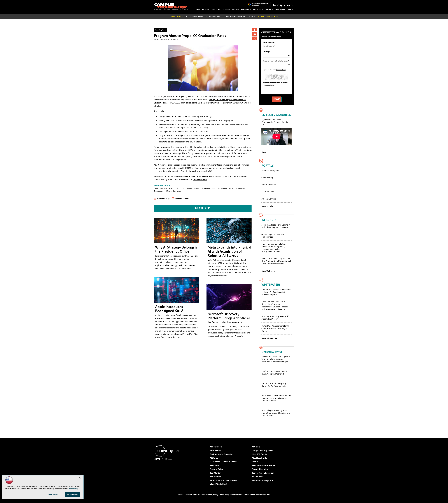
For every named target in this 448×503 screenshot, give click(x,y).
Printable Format (182, 198)
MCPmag (214, 458)
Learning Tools (267, 191)
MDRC (175, 96)
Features (205, 10)
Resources (257, 10)
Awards (225, 10)
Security (251, 16)
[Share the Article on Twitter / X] (254, 38)
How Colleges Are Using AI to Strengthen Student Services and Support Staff (275, 413)
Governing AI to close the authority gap (272, 235)
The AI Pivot (215, 476)
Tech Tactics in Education (263, 472)
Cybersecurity (267, 177)
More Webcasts (268, 271)
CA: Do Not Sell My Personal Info (257, 494)
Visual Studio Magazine (262, 480)
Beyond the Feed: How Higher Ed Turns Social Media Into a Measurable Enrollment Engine (275, 359)
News (198, 10)
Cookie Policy (224, 494)
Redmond (214, 465)
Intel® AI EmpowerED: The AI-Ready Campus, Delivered (274, 372)
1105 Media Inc (194, 494)
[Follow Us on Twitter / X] (278, 5)
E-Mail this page (163, 198)
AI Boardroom (216, 446)
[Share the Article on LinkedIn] (254, 33)
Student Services (268, 198)
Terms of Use (238, 494)
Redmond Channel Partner (264, 465)
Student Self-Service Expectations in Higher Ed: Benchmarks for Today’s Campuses (276, 292)
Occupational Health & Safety (223, 461)
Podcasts (245, 10)
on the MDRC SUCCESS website (198, 176)
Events (268, 10)
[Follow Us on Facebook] (285, 5)
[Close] (79, 477)
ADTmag (256, 446)
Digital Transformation (235, 16)
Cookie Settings (53, 494)
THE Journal (257, 476)
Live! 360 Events (259, 454)
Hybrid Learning (197, 16)
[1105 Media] (168, 472)
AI (186, 16)
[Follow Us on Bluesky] (281, 5)
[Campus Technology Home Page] (171, 6)
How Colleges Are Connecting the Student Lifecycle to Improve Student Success (276, 398)
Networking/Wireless (214, 16)
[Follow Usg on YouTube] (288, 5)
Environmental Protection (221, 454)
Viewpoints (215, 10)
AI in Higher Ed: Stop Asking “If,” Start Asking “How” (274, 317)
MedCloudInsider (260, 458)
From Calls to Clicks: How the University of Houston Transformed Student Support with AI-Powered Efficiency (274, 305)
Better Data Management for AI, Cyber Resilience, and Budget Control (275, 328)
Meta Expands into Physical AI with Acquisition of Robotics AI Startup (229, 251)
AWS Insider (215, 450)
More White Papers (269, 338)
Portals (267, 165)
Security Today (216, 469)
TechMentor (215, 472)
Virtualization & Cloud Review (223, 480)
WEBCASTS (268, 220)
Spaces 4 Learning (260, 469)
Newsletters (280, 10)
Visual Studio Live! (218, 484)
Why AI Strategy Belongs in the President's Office (176, 249)
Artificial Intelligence (270, 170)
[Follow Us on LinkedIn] (274, 5)
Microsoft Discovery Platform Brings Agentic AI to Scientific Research (229, 317)
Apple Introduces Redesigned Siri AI (169, 308)
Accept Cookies (72, 494)
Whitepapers (271, 284)
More (289, 10)
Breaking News (160, 30)
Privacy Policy (281, 70)
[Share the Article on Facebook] (254, 29)
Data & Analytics (268, 184)
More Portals (267, 206)
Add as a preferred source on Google (260, 4)
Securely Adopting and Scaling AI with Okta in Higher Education (275, 226)
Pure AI (255, 461)
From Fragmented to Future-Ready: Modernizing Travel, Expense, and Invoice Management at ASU (274, 248)
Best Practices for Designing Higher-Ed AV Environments (273, 384)
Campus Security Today (262, 450)
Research (235, 10)
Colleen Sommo (200, 179)
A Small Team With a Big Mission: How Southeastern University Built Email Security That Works (276, 261)
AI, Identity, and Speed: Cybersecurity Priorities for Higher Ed (276, 122)
